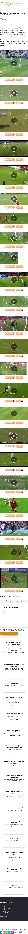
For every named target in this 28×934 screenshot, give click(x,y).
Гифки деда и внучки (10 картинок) (14, 649)
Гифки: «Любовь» (7, 909)
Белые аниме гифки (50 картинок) (14, 884)
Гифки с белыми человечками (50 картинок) (14, 682)
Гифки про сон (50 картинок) (14, 807)
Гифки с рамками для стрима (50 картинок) (14, 853)
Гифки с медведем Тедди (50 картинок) (14, 713)
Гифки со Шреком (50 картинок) (14, 761)
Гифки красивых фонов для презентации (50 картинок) (14, 698)
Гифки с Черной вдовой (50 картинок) (14, 792)
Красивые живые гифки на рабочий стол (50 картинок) (14, 746)
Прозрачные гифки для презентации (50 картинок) (14, 731)
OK (20, 932)
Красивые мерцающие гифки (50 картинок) (14, 665)
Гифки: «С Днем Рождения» (10, 906)
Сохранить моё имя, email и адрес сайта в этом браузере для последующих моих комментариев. (13, 630)
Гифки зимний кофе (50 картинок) (14, 821)
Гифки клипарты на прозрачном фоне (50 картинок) (14, 837)
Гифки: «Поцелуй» (7, 908)
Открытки (5, 912)
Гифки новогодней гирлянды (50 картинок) (14, 776)
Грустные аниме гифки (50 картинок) (14, 868)
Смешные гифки (7, 911)
